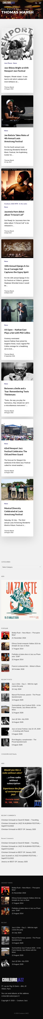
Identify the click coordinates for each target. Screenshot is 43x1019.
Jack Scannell (6, 856)
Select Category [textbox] (7, 567)
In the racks (23, 204)
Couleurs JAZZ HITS (11, 204)
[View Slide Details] (21, 600)
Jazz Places (8, 63)
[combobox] (21, 567)
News (15, 63)
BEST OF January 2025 (27, 829)
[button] (40, 3)
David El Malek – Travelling (28, 820)
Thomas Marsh (9, 87)
